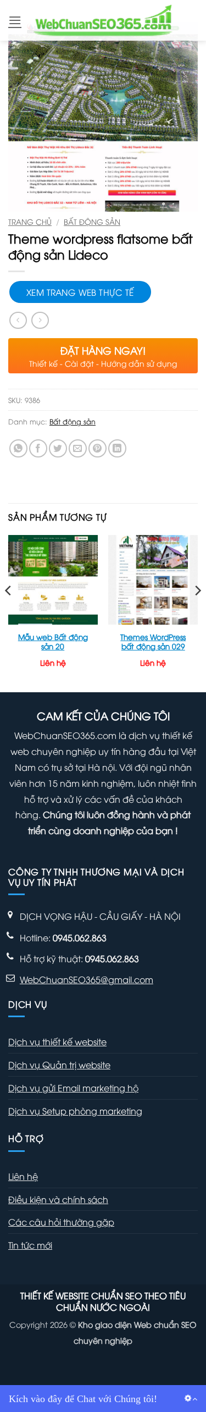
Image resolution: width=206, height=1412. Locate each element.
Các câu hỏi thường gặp (61, 1222)
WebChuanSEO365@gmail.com (86, 979)
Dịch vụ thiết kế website (57, 1041)
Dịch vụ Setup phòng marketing (75, 1111)
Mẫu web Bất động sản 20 (53, 641)
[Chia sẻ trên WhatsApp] (18, 448)
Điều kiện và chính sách (58, 1199)
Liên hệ (23, 1176)
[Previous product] (39, 320)
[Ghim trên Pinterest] (97, 448)
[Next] (197, 612)
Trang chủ (30, 221)
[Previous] (8, 612)
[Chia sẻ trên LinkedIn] (117, 448)
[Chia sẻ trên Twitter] (58, 448)
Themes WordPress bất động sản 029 (153, 641)
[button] (14, 20)
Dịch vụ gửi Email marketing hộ (73, 1088)
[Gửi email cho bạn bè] (78, 448)
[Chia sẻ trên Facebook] (38, 448)
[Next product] (17, 320)
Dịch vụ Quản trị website (59, 1064)
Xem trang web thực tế (80, 291)
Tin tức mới (30, 1245)
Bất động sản (92, 221)
